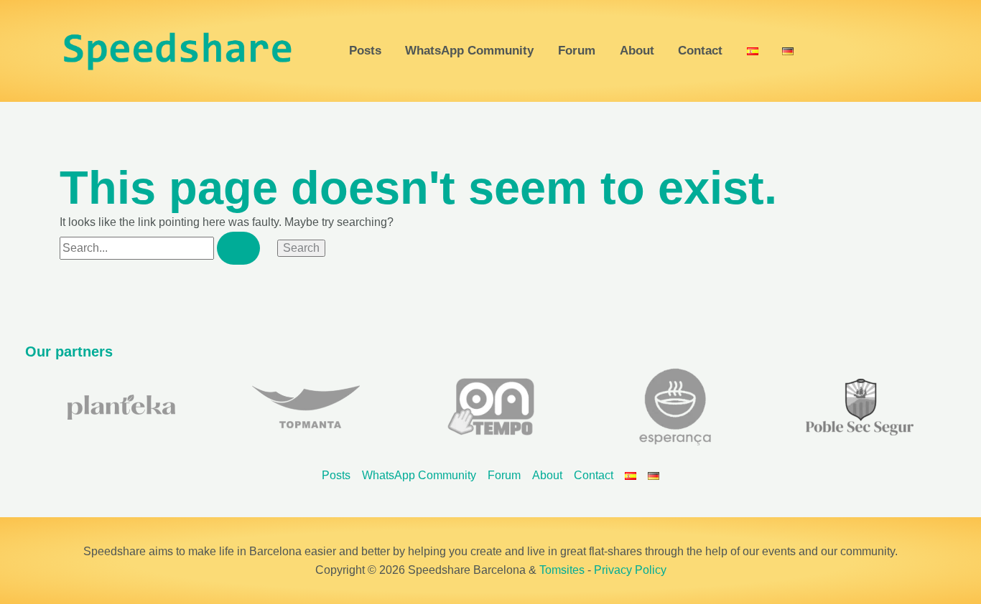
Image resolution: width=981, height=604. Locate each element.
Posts (365, 51)
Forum (576, 51)
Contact (700, 51)
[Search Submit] (238, 248)
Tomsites (562, 570)
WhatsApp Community (469, 51)
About (637, 51)
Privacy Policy (630, 570)
